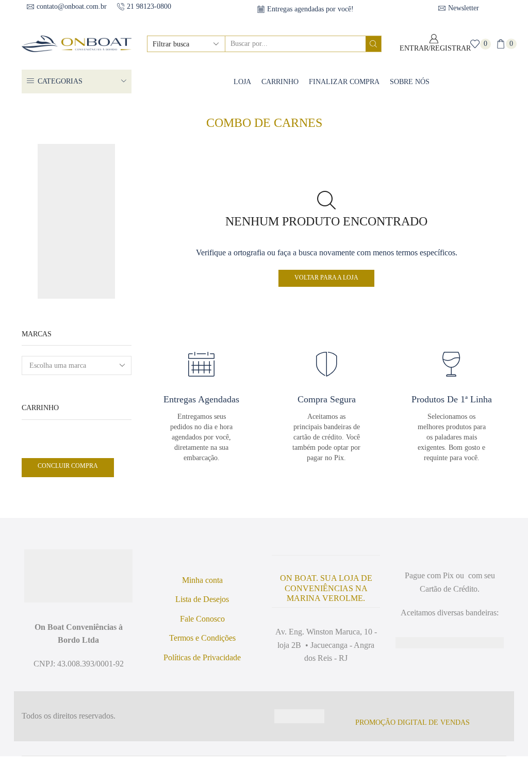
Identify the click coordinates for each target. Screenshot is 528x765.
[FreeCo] (76, 181)
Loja (236, 81)
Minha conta (202, 589)
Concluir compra (70, 465)
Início (243, 110)
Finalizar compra (344, 81)
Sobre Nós (413, 81)
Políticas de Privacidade (202, 667)
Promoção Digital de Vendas (417, 731)
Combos (277, 110)
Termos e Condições (202, 647)
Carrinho (276, 81)
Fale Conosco (202, 628)
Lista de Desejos (202, 608)
